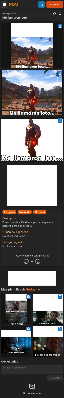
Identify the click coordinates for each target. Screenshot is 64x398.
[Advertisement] (32, 185)
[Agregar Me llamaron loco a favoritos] (60, 13)
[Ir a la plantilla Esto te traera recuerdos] (48, 309)
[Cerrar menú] (4, 4)
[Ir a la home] (13, 4)
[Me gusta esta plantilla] (38, 261)
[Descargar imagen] (60, 26)
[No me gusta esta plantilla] (26, 261)
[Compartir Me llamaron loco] (54, 13)
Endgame (33, 289)
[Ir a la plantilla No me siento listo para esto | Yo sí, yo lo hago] (16, 309)
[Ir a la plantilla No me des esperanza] (48, 341)
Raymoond (11, 13)
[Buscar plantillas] (41, 4)
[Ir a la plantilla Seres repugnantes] (16, 341)
